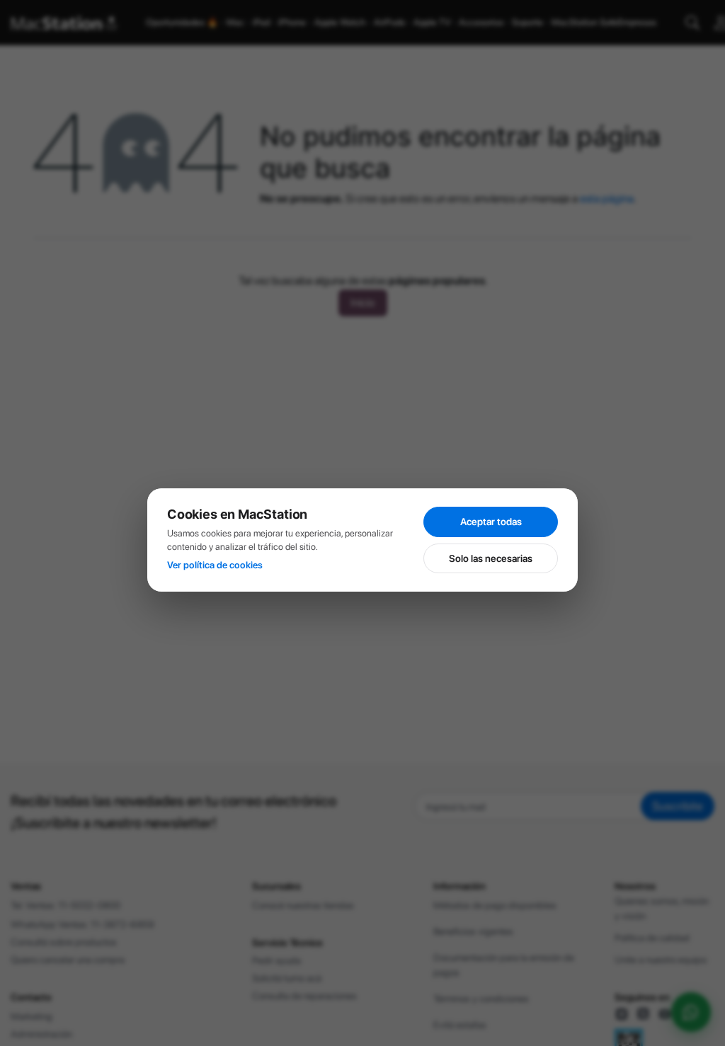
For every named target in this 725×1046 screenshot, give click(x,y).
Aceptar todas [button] (491, 521)
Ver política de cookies (215, 564)
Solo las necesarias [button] (490, 558)
